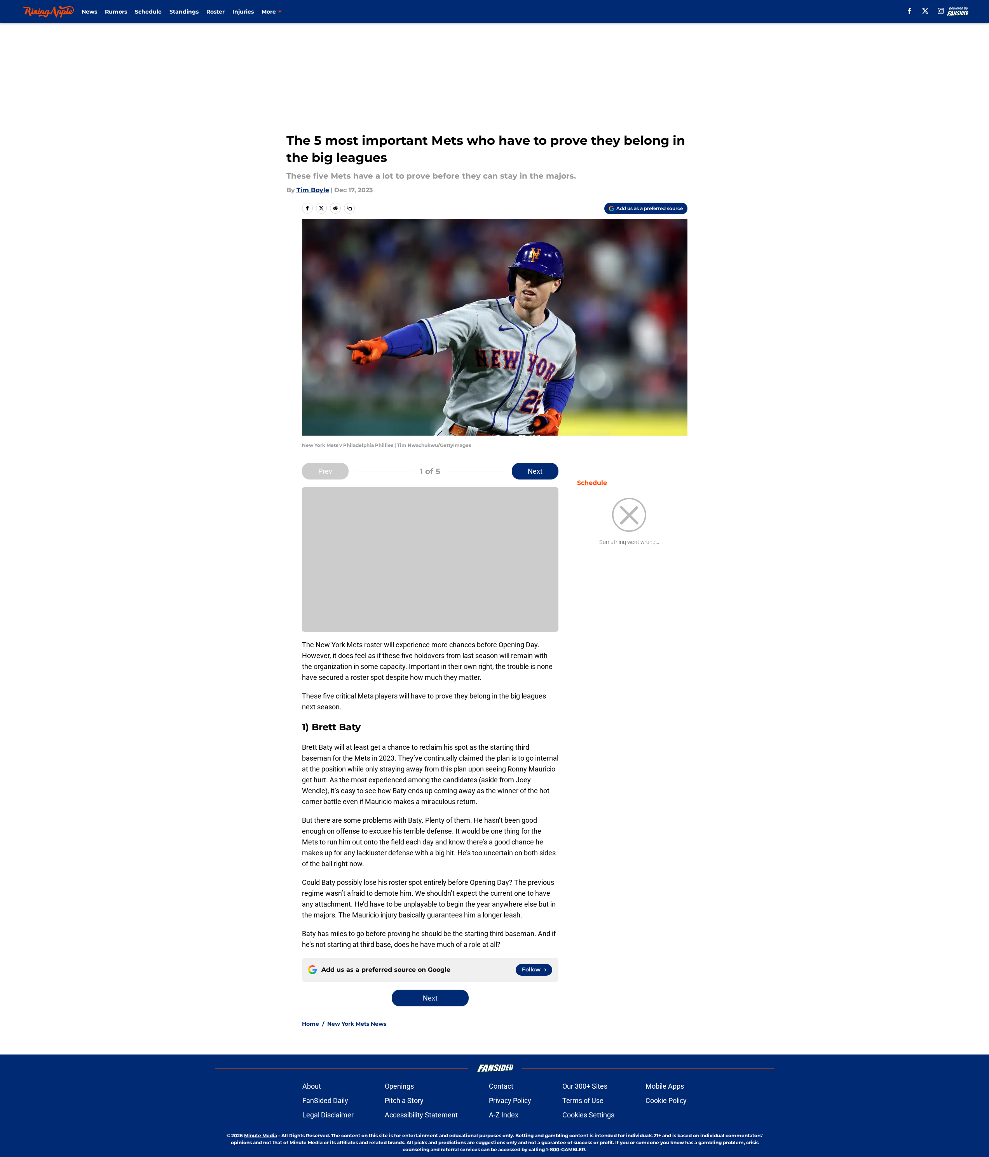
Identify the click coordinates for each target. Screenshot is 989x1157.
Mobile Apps (664, 1086)
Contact (501, 1086)
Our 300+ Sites (584, 1086)
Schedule (148, 11)
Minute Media (260, 1135)
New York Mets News (356, 1023)
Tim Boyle (313, 190)
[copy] (349, 208)
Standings (184, 11)
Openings (399, 1086)
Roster (215, 11)
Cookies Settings (588, 1115)
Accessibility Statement (421, 1115)
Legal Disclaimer (328, 1115)
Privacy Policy (510, 1100)
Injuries (243, 11)
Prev (325, 471)
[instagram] (941, 11)
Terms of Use (583, 1100)
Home (310, 1023)
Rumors (116, 11)
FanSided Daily (325, 1100)
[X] (925, 11)
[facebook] (909, 11)
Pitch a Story (404, 1100)
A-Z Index (503, 1115)
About (311, 1086)
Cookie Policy (666, 1100)
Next (535, 471)
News (89, 11)
